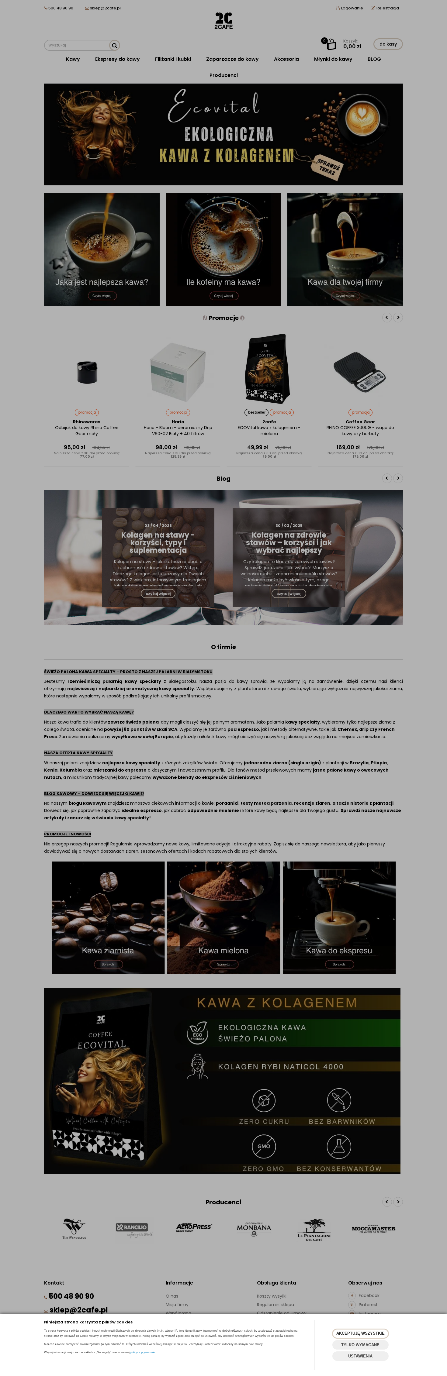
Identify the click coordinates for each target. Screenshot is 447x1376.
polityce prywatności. (143, 1352)
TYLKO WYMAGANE (360, 1345)
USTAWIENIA (360, 1356)
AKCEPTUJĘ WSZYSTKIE (360, 1333)
